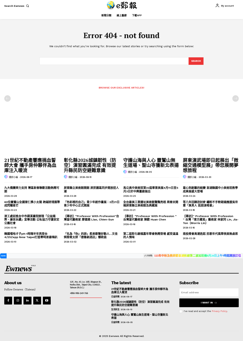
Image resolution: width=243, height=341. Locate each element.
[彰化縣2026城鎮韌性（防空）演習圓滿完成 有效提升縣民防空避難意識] (92, 134)
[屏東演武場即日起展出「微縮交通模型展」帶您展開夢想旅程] (211, 134)
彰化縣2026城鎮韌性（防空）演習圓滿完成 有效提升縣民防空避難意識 (90, 165)
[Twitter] (37, 300)
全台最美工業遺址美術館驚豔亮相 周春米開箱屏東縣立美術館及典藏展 (150, 203)
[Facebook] (8, 300)
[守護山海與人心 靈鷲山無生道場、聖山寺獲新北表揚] (151, 134)
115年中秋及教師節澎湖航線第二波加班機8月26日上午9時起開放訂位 (197, 255)
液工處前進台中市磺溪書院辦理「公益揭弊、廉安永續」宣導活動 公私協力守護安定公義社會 (31, 219)
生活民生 (115, 309)
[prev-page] (7, 98)
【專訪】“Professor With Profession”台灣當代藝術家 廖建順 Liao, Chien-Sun (91, 217)
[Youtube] (47, 300)
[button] (17, 6)
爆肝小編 (13, 177)
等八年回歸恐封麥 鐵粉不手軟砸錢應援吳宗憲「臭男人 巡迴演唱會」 (210, 203)
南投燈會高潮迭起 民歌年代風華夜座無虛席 (210, 233)
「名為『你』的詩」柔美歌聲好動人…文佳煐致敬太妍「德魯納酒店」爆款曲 (91, 235)
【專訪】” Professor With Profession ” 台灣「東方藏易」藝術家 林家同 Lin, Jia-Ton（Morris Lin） (210, 219)
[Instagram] (18, 300)
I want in (207, 302)
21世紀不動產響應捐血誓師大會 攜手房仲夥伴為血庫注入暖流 (30, 165)
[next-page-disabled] (235, 98)
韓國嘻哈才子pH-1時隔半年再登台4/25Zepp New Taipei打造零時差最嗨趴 (30, 235)
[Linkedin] (27, 300)
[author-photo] (6, 177)
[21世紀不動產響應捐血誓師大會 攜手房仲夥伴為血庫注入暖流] (32, 134)
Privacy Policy (219, 311)
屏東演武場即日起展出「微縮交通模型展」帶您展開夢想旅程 (210, 165)
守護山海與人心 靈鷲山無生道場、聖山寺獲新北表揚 (151, 162)
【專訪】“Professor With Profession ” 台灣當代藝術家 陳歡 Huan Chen (150, 217)
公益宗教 (115, 296)
